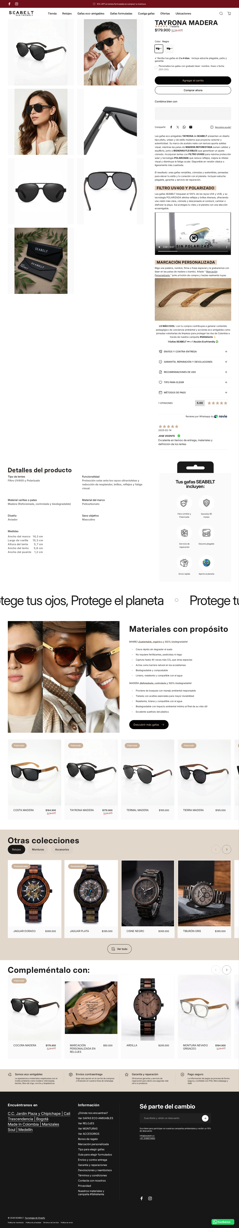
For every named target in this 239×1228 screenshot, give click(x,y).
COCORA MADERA (24, 1045)
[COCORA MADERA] (34, 1008)
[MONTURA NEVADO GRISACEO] (204, 1008)
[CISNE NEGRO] (147, 893)
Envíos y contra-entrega (92, 1159)
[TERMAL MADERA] (147, 772)
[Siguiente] (221, 779)
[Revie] (221, 416)
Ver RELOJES (86, 1123)
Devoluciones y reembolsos (95, 1170)
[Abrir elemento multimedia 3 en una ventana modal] (41, 122)
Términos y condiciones (92, 1175)
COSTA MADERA (23, 810)
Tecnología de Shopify (35, 1218)
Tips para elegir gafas (91, 1149)
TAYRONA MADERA (82, 810)
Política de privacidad (33, 1222)
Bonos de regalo (88, 1139)
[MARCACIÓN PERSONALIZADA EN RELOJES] (91, 1008)
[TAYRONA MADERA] (91, 772)
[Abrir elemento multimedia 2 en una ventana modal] (110, 52)
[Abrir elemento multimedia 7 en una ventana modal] (41, 261)
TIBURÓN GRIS (192, 931)
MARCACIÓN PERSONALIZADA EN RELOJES (82, 1048)
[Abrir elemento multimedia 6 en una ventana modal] (110, 191)
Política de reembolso (16, 1222)
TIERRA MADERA (193, 810)
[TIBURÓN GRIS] (204, 893)
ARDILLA (131, 1045)
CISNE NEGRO (135, 931)
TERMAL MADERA (137, 810)
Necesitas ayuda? (223, 127)
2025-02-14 (164, 430)
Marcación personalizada (93, 1144)
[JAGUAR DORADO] (34, 893)
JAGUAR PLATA (79, 931)
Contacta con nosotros (92, 1180)
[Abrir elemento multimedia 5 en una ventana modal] (41, 191)
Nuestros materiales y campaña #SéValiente (91, 1192)
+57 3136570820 (147, 1138)
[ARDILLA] (147, 1008)
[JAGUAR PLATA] (91, 893)
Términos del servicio (51, 1222)
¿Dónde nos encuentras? (93, 1113)
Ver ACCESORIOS (88, 1133)
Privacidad (84, 1185)
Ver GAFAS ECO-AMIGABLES (95, 1118)
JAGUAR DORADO (24, 931)
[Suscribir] (205, 1118)
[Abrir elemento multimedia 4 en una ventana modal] (110, 122)
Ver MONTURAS (88, 1128)
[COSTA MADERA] (34, 772)
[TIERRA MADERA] (204, 772)
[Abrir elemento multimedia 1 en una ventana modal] (41, 52)
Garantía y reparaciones (92, 1165)
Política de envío (67, 1222)
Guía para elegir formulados (95, 1154)
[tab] (16, 849)
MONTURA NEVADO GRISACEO (195, 1047)
